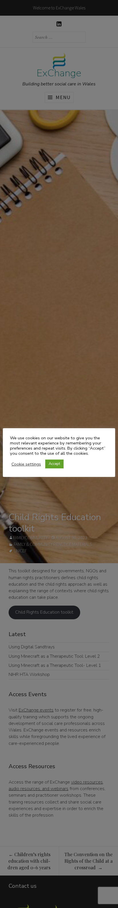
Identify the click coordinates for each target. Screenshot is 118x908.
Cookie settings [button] (26, 464)
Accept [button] (54, 463)
